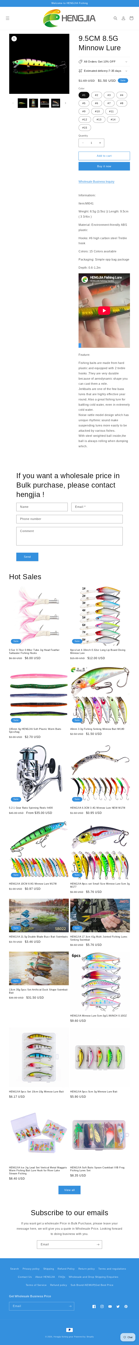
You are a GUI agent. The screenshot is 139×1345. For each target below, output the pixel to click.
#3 (109, 95)
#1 (84, 95)
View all (69, 1190)
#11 (111, 111)
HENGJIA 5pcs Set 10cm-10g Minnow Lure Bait (36, 1091)
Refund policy (58, 1285)
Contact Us (25, 1276)
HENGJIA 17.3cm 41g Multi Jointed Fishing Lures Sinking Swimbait (98, 938)
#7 (109, 103)
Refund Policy (66, 1268)
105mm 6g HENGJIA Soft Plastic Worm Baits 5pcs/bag (35, 730)
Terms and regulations (112, 1268)
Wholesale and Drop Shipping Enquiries (93, 1276)
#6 (96, 103)
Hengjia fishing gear (63, 1337)
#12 (84, 119)
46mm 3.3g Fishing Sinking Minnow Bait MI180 (97, 729)
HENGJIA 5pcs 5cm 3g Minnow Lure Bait (93, 1091)
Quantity (83, 135)
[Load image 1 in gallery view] (22, 103)
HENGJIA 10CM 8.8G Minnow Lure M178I (33, 883)
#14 (113, 119)
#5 (84, 103)
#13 (99, 119)
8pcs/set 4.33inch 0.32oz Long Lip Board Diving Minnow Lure (97, 651)
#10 (97, 111)
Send (27, 556)
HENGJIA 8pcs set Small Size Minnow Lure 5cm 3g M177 (100, 885)
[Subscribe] (98, 1244)
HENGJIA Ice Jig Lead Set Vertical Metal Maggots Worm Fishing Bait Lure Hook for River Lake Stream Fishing (38, 1170)
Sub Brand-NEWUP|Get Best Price (92, 1285)
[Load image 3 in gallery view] (44, 103)
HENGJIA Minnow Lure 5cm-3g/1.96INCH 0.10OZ (98, 1015)
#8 (121, 103)
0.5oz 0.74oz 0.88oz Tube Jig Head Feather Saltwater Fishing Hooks (34, 651)
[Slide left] (13, 103)
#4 (121, 95)
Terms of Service (36, 1285)
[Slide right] (66, 103)
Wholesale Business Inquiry (96, 181)
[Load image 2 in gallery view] (33, 103)
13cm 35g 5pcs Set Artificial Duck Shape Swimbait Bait (38, 991)
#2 (96, 95)
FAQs (61, 1276)
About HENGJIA (45, 1276)
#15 (84, 127)
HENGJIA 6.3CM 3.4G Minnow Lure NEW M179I (97, 807)
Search (14, 1268)
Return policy (86, 1268)
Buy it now (104, 166)
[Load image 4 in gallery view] (55, 103)
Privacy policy (31, 1268)
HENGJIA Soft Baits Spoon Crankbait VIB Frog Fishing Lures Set (97, 1169)
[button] (8, 18)
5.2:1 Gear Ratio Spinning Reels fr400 (31, 807)
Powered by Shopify (84, 1337)
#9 (84, 111)
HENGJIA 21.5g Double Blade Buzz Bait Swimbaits (38, 936)
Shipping (48, 1268)
